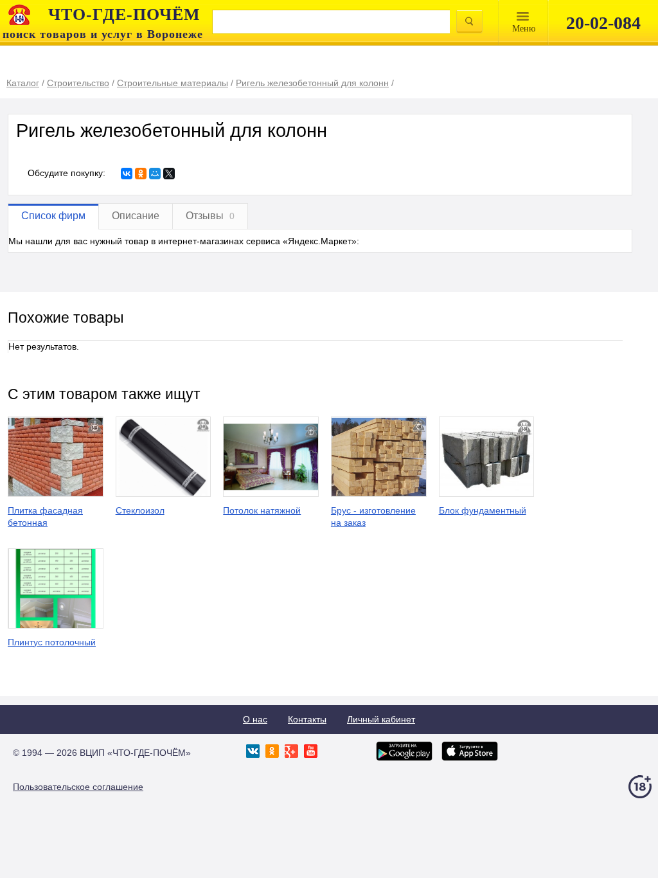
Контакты (307, 719)
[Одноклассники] (141, 173)
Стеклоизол (140, 510)
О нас (255, 719)
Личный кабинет (381, 719)
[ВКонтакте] (126, 173)
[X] (169, 173)
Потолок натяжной (262, 510)
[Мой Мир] (155, 173)
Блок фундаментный (482, 510)
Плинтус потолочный (52, 642)
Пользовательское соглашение (78, 787)
